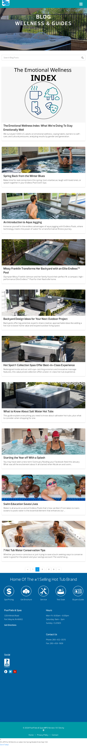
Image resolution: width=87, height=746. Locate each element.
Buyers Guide (78, 599)
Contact (55, 735)
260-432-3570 (59, 639)
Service (43, 599)
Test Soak (61, 599)
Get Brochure (26, 599)
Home (31, 735)
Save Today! (4, 745)
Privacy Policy (42, 735)
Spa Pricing (9, 599)
